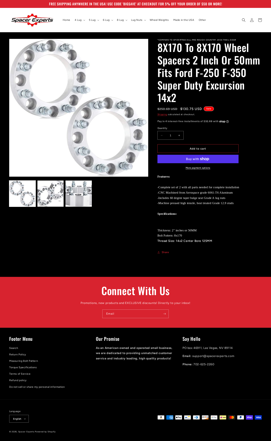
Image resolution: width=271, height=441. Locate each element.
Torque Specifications (23, 367)
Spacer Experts (26, 431)
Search (13, 348)
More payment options (198, 168)
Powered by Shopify (45, 431)
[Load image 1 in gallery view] (22, 194)
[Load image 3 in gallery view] (78, 194)
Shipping (162, 114)
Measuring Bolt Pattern (23, 361)
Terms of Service (20, 373)
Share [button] (165, 252)
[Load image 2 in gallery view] (50, 194)
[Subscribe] (164, 313)
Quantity (162, 128)
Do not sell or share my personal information (37, 386)
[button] (79, 20)
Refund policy (18, 380)
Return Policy (17, 354)
